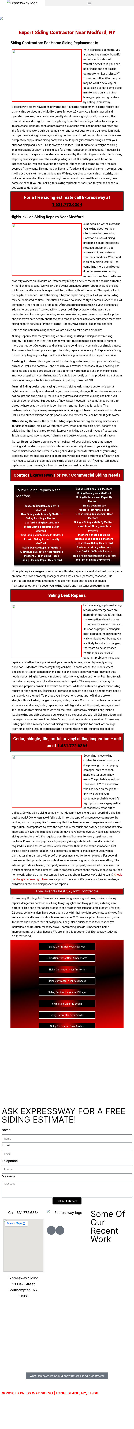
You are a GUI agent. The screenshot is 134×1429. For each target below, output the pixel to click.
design (95, 505)
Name (6, 1130)
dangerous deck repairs (35, 903)
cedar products (51, 908)
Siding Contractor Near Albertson (67, 946)
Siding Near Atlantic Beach (67, 1003)
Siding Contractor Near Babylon (67, 1015)
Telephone (10, 1161)
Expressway (42, 475)
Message (9, 1176)
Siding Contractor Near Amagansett (67, 958)
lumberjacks (93, 927)
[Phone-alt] (51, 1230)
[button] (89, 3)
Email (6, 1145)
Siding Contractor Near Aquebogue (67, 981)
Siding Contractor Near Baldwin (67, 1026)
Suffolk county (100, 908)
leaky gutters (90, 903)
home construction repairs (48, 917)
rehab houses (44, 931)
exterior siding (20, 908)
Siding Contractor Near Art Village (67, 992)
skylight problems (92, 912)
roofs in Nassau (76, 908)
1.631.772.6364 (67, 204)
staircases (88, 366)
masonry (47, 927)
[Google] (60, 1230)
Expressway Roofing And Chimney (32, 898)
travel (56, 927)
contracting (69, 927)
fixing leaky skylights (63, 903)
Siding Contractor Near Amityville (67, 969)
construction (33, 927)
